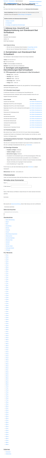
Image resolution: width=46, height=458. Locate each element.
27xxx (7, 303)
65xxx (7, 375)
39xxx (7, 327)
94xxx (7, 434)
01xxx (7, 255)
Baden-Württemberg (10, 219)
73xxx (7, 392)
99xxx (7, 444)
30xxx (7, 309)
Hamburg (8, 229)
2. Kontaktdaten (8, 22)
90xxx (7, 426)
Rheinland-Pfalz (9, 240)
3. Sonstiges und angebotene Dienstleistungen (15, 24)
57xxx (7, 361)
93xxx (7, 432)
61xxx (7, 369)
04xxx (7, 261)
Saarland (8, 242)
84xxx (7, 414)
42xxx (7, 333)
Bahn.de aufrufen (31, 49)
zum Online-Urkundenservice (36, 101)
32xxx (7, 313)
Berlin (7, 223)
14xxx (7, 277)
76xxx (7, 398)
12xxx (7, 273)
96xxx (7, 438)
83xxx (7, 412)
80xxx (7, 406)
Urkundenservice (37, 5)
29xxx (7, 307)
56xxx (7, 359)
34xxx (7, 317)
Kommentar (30, 166)
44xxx (7, 335)
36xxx (7, 321)
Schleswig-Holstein (10, 248)
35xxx (7, 319)
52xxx (7, 351)
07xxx (7, 265)
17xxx (7, 283)
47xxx (7, 341)
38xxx (7, 325)
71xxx (7, 388)
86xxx (7, 418)
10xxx (7, 271)
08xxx (7, 267)
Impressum (8, 451)
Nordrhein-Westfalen (10, 237)
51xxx (7, 349)
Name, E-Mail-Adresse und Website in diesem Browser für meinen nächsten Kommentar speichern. (22, 192)
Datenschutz (8, 453)
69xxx (7, 384)
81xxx (7, 408)
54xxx (7, 355)
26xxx (7, 301)
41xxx (7, 331)
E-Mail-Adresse (7, 186)
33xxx (7, 315)
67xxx (7, 379)
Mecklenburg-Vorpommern (11, 233)
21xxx (7, 291)
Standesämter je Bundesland (35, 1)
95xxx (7, 436)
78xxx (7, 402)
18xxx (7, 285)
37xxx (7, 323)
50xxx (7, 347)
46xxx (7, 339)
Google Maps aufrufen (32, 47)
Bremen (7, 227)
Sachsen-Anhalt (9, 246)
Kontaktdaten (29, 144)
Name (5, 182)
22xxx (7, 293)
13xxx (7, 275)
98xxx (7, 442)
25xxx (7, 299)
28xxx (7, 305)
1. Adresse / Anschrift (9, 20)
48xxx (7, 343)
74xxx (7, 394)
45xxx (7, 337)
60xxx (7, 367)
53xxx (7, 353)
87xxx (7, 420)
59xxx (7, 365)
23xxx (7, 295)
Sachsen (7, 244)
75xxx (7, 396)
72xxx (7, 390)
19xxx (7, 287)
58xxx (7, 363)
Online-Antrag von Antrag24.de (24, 14)
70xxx (7, 386)
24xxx (7, 297)
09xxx (7, 269)
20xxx (7, 289)
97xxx (7, 440)
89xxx (7, 424)
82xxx (7, 410)
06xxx (7, 263)
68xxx (7, 381)
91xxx (7, 428)
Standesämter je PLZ (33, 3)
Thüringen (8, 250)
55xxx (7, 357)
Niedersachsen (9, 235)
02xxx (7, 257)
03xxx (7, 259)
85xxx (7, 416)
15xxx (7, 279)
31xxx (7, 311)
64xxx (7, 373)
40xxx (7, 329)
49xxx (7, 345)
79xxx (7, 404)
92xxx (7, 430)
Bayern (7, 221)
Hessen (7, 231)
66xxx (7, 377)
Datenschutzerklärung (15, 203)
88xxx (7, 422)
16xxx (7, 281)
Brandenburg (8, 225)
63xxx (7, 371)
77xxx (7, 400)
